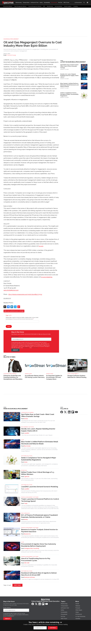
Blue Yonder (27, 446)
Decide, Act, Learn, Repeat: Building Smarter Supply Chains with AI (69, 75)
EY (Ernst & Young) (11, 55)
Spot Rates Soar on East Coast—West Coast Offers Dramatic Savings (69, 66)
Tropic (25, 503)
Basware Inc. (27, 534)
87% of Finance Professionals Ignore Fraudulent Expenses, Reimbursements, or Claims (39, 516)
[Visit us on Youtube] (76, 412)
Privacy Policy (35, 347)
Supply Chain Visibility (73, 373)
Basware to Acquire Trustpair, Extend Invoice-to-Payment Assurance (39, 531)
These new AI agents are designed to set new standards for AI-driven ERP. (40, 579)
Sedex (25, 462)
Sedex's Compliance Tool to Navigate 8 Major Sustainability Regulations (69, 94)
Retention (24, 470)
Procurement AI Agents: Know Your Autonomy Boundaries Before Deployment (38, 545)
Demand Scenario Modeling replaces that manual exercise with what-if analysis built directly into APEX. (39, 491)
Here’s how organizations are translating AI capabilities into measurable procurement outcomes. (39, 565)
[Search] (84, 2)
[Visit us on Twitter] (65, 412)
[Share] (8, 306)
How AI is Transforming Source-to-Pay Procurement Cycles (35, 559)
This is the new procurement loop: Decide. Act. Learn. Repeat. (36, 435)
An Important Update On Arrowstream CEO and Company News (54, 377)
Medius (26, 519)
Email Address (15, 336)
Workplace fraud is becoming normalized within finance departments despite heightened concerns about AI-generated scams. (38, 522)
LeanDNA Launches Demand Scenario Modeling (39, 487)
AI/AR (22, 439)
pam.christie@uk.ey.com (11, 290)
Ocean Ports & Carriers (27, 412)
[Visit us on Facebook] (61, 412)
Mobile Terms (26, 347)
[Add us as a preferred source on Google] (18, 306)
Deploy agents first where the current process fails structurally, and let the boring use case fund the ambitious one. (40, 551)
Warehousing (28, 373)
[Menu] (87, 2)
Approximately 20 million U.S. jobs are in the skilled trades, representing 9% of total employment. (39, 479)
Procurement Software (27, 426)
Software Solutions (26, 455)
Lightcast (26, 476)
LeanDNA (26, 433)
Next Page (17, 585)
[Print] (5, 306)
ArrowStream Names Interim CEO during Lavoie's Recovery (35, 376)
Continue (53, 627)
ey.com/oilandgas (46, 277)
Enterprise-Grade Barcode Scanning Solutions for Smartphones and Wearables (13, 377)
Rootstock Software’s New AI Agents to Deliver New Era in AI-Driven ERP (39, 574)
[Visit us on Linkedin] (69, 412)
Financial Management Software (29, 497)
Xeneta (26, 418)
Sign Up (15, 350)
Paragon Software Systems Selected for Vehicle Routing (76, 376)
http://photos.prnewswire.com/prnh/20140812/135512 (25, 294)
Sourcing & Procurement (11, 39)
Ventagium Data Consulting (31, 548)
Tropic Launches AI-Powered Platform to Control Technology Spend (40, 500)
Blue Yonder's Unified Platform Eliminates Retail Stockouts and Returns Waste (69, 85)
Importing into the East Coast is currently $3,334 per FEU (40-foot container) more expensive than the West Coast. (38, 421)
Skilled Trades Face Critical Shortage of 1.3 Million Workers (37, 473)
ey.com (41, 246)
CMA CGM (26, 563)
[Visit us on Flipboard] (72, 412)
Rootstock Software (29, 577)
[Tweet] (15, 306)
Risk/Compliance (25, 513)
